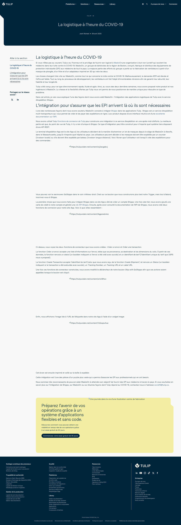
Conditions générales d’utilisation (81, 521)
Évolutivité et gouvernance (56, 487)
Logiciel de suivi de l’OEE (13, 498)
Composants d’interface (56, 510)
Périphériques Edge (54, 491)
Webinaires (95, 469)
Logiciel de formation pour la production (17, 469)
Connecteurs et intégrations (57, 484)
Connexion (173, 4)
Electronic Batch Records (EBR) (15, 478)
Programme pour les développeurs (145, 498)
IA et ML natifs (53, 480)
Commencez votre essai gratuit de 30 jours (60, 436)
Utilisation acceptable (110, 521)
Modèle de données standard (57, 500)
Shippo (114, 111)
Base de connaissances (99, 474)
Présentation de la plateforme (57, 478)
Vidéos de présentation (56, 498)
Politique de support (97, 521)
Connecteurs (52, 508)
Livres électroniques (98, 471)
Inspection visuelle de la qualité (58, 471)
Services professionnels (56, 489)
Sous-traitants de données (142, 494)
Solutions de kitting (11, 471)
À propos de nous (158, 4)
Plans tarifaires (96, 484)
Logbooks (9, 484)
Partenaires (138, 489)
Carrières (137, 485)
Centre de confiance (141, 491)
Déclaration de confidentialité (62, 521)
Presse (137, 487)
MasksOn (118, 63)
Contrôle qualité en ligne (56, 469)
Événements (95, 478)
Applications (52, 506)
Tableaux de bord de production (15, 497)
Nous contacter (139, 500)
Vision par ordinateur (55, 485)
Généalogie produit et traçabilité (15, 487)
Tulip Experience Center (142, 483)
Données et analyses (55, 482)
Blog (93, 476)
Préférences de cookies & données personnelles (132, 521)
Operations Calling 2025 (99, 482)
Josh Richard (84, 34)
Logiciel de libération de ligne (14, 485)
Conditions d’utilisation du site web (43, 521)
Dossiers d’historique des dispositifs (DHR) (18, 480)
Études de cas (96, 480)
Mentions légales (140, 492)
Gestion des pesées (11, 482)
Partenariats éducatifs (141, 496)
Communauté (96, 472)
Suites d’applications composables (59, 504)
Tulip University (96, 467)
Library (112, 4)
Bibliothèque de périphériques (57, 502)
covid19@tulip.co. (161, 385)
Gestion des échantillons (13, 500)
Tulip (89, 16)
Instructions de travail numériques (16, 467)
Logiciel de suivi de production (15, 495)
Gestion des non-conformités (57, 467)
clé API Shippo (82, 205)
